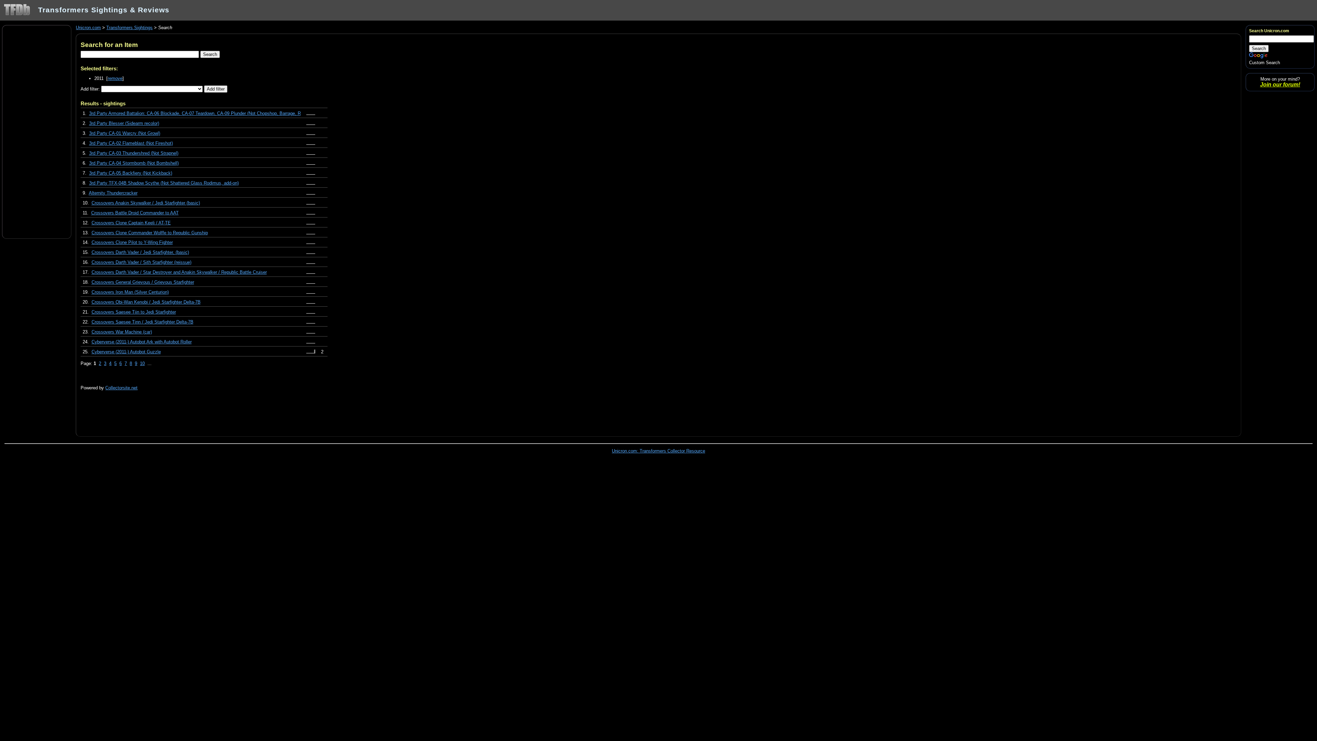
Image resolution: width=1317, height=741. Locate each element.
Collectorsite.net (121, 387)
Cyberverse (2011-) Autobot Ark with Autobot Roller (142, 341)
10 (142, 363)
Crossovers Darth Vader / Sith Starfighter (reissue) (141, 262)
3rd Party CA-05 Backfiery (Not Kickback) (130, 173)
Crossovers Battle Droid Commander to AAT (135, 212)
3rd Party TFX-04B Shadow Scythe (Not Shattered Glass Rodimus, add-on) (164, 183)
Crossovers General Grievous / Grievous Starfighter (143, 282)
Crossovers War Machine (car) (122, 331)
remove (115, 78)
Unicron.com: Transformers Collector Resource (658, 451)
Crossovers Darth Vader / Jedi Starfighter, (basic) (140, 252)
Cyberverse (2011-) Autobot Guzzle (126, 351)
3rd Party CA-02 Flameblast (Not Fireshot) (131, 143)
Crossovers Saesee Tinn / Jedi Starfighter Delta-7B (142, 322)
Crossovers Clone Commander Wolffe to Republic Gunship (150, 232)
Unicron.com (88, 27)
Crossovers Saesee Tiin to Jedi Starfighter (134, 312)
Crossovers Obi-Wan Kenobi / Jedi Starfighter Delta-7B (146, 302)
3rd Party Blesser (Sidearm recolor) (124, 123)
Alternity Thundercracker (113, 193)
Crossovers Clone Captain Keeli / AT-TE (131, 222)
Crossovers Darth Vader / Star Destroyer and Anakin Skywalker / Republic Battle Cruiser (179, 272)
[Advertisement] (36, 131)
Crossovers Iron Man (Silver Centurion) (130, 292)
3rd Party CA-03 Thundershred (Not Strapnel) (133, 153)
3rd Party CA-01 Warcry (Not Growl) (124, 133)
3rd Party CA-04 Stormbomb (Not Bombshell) (134, 163)
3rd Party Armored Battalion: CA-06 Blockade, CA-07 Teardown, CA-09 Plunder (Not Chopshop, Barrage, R (195, 113)
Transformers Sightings (129, 27)
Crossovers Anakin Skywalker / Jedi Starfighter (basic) (146, 202)
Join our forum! (1280, 84)
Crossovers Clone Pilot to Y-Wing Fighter (132, 242)
